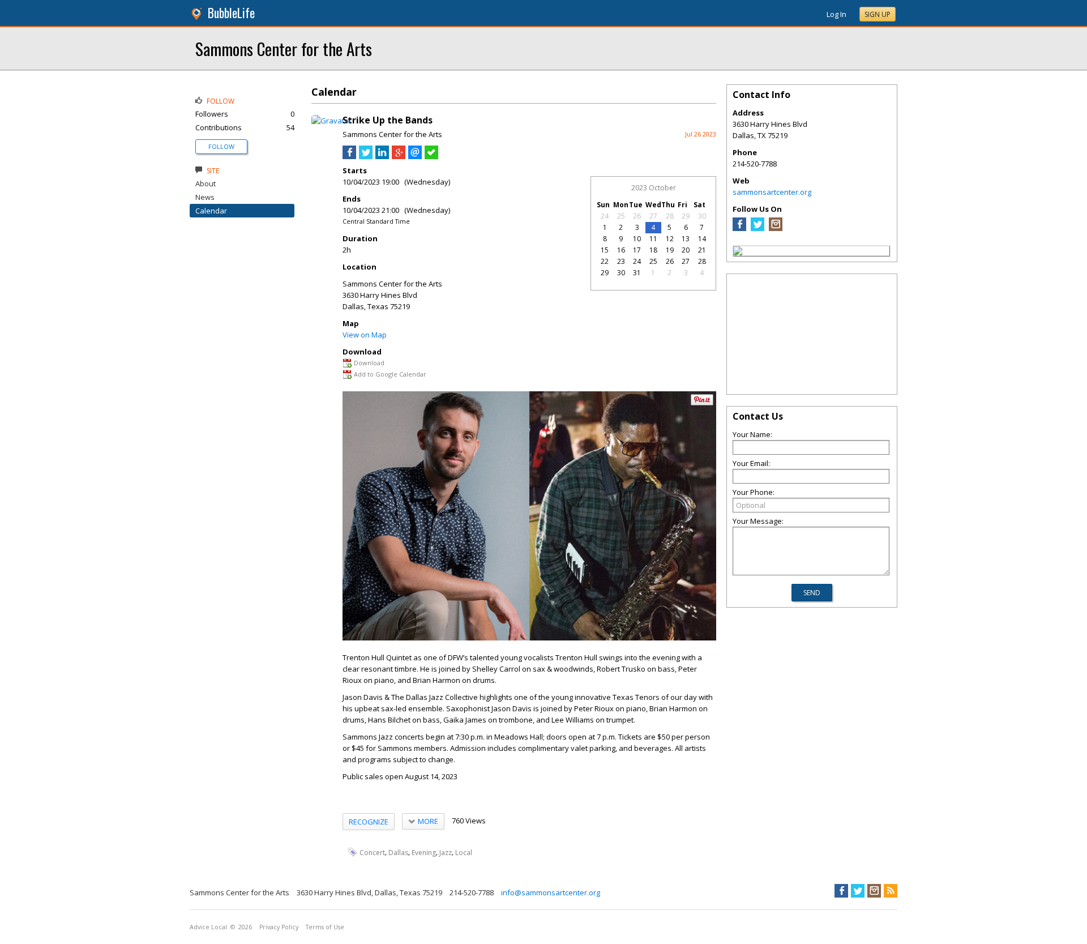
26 (637, 216)
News (205, 197)
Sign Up (878, 14)
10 (637, 239)
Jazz (445, 852)
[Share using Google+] (398, 156)
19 (670, 250)
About (205, 183)
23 (621, 261)
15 (605, 250)
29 (686, 216)
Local (463, 852)
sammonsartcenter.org (772, 192)
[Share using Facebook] (349, 156)
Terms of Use (325, 927)
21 (702, 250)
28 (670, 216)
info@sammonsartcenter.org (550, 892)
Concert (372, 852)
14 (702, 239)
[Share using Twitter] (366, 156)
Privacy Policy (278, 927)
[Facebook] (739, 228)
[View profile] (331, 121)
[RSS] (890, 891)
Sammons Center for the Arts (283, 48)
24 (605, 216)
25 (621, 216)
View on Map (365, 335)
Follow (221, 146)
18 (653, 250)
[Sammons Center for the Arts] (737, 252)
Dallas (398, 852)
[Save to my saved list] (431, 156)
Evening (424, 852)
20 (686, 250)
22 (605, 261)
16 (621, 250)
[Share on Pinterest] (702, 403)
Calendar (211, 211)
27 (653, 216)
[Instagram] (775, 228)
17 (637, 250)
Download (369, 362)
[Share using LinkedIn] (382, 156)
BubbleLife (231, 13)
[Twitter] (757, 228)
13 (686, 239)
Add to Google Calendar (390, 374)
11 (653, 239)
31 (637, 272)
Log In (836, 14)
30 (702, 216)
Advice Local (208, 927)
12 (670, 239)
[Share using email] (415, 156)
